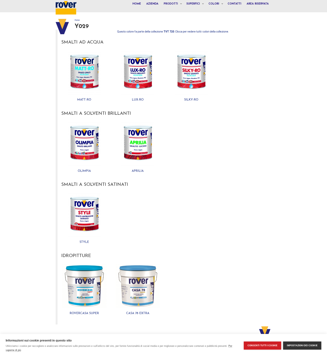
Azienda (152, 3)
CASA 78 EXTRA (137, 313)
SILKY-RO (191, 99)
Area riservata (258, 3)
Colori (212, 4)
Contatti (234, 3)
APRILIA (138, 171)
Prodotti (169, 4)
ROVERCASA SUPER (84, 313)
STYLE (84, 242)
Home (136, 3)
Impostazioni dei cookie (302, 345)
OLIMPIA (84, 171)
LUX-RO (138, 99)
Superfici (192, 4)
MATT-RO (84, 99)
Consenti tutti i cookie (263, 345)
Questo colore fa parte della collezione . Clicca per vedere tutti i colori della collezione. (173, 31)
